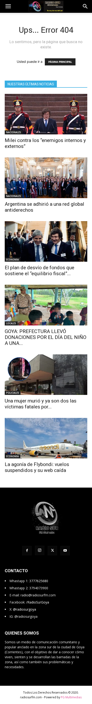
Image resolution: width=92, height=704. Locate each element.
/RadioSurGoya (37, 602)
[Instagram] (39, 550)
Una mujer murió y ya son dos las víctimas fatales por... (40, 404)
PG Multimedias (71, 697)
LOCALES (11, 323)
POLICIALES (12, 392)
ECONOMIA (12, 259)
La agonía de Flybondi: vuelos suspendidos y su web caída (37, 467)
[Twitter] (52, 550)
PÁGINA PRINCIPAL (60, 62)
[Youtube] (65, 550)
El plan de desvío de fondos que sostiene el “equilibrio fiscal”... (39, 270)
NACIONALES (13, 132)
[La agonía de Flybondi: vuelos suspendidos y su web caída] (46, 438)
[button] (8, 6)
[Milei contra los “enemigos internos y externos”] (46, 114)
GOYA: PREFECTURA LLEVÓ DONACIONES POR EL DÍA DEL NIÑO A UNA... (45, 337)
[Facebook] (27, 550)
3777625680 (38, 581)
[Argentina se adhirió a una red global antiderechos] (46, 177)
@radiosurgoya (24, 609)
